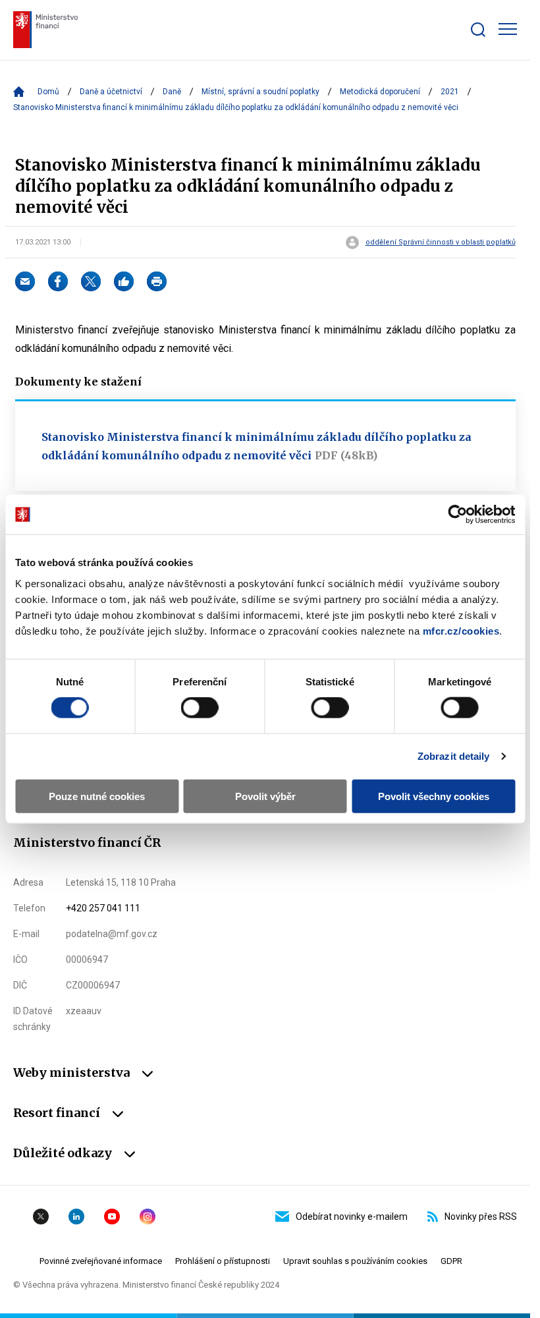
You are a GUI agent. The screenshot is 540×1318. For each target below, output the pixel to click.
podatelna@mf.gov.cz (111, 934)
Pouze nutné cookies (97, 795)
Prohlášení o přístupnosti (222, 1261)
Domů (48, 91)
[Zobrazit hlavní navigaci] (508, 29)
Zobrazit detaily (454, 756)
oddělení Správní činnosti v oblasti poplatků (440, 242)
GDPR (451, 1261)
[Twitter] (91, 281)
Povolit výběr (265, 795)
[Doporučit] (124, 281)
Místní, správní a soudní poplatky (260, 91)
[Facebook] (58, 281)
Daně (172, 91)
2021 (450, 91)
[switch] (200, 707)
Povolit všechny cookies (433, 795)
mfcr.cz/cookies (461, 630)
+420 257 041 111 (103, 908)
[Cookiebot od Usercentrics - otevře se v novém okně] (457, 515)
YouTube (112, 1216)
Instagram (147, 1216)
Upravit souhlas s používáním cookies (355, 1261)
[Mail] (25, 281)
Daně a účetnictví (111, 91)
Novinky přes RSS (481, 1216)
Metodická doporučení (380, 91)
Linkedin (76, 1216)
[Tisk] (157, 281)
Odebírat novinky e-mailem (352, 1216)
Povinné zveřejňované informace (101, 1261)
